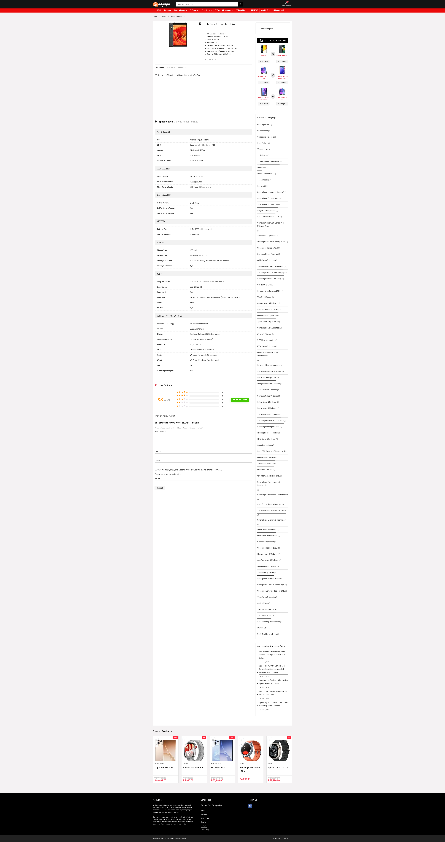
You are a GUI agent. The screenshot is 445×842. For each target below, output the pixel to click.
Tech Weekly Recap (265, 572)
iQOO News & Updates (266, 346)
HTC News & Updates (266, 439)
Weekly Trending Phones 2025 (272, 10)
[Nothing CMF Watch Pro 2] (251, 750)
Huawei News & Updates (267, 554)
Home (155, 17)
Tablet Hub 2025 (264, 615)
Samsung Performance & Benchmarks (272, 495)
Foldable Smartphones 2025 (268, 291)
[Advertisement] (203, 96)
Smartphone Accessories (267, 204)
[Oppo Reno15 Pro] (165, 750)
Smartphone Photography (270, 161)
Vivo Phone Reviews (265, 463)
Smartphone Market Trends (268, 579)
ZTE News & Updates (266, 340)
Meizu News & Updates (266, 408)
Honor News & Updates (266, 529)
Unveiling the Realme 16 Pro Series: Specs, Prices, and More (273, 682)
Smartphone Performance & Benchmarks (268, 483)
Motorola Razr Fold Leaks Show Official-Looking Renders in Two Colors (272, 654)
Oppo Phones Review (266, 457)
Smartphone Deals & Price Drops (270, 585)
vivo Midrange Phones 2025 (268, 476)
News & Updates (180, 10)
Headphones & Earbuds (266, 566)
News (259, 167)
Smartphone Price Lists (201, 10)
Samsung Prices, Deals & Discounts (271, 510)
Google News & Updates (267, 303)
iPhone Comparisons (265, 542)
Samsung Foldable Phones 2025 (270, 420)
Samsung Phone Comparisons (269, 414)
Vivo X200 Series (264, 297)
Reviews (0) (182, 67)
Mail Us (286, 838)
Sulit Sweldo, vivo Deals (267, 634)
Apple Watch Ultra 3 (278, 767)
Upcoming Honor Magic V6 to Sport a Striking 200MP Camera (273, 704)
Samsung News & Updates (268, 328)
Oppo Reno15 (218, 767)
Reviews (263, 155)
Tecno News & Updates (267, 390)
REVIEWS (254, 10)
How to (203, 822)
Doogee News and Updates (268, 384)
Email (157, 461)
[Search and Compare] (240, 4)
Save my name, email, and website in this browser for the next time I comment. (189, 470)
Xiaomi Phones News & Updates (270, 266)
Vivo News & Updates (266, 236)
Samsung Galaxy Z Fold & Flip (269, 279)
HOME (159, 10)
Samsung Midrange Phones (268, 427)
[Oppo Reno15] (222, 750)
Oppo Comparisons (265, 445)
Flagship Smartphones (266, 210)
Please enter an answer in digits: (168, 474)
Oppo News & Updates (266, 315)
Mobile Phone (159, 764)
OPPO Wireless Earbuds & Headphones (267, 354)
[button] (200, 24)
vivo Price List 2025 (265, 470)
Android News (263, 603)
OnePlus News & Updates (267, 560)
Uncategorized (263, 125)
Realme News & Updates (267, 309)
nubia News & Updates (266, 260)
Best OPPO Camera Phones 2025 (271, 451)
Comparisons (262, 131)
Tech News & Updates (266, 597)
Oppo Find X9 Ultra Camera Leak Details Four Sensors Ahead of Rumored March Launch (272, 669)
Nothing (242, 764)
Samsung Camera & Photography (270, 272)
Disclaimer (276, 838)
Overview (160, 67)
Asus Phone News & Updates (269, 504)
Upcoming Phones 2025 (267, 248)
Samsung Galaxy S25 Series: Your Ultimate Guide (270, 224)
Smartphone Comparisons (267, 198)
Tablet (163, 17)
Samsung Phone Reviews (267, 254)
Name (158, 452)
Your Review (160, 432)
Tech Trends (262, 180)
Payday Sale (262, 628)
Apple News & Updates (266, 322)
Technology (262, 149)
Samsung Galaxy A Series (267, 396)
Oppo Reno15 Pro (163, 767)
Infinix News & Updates (266, 402)
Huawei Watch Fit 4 (193, 767)
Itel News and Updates (266, 377)
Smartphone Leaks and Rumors (270, 192)
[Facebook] (250, 806)
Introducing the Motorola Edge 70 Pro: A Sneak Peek (273, 693)
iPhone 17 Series (264, 334)
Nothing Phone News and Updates (271, 242)
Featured (167, 10)
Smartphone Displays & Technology (271, 520)
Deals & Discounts (224, 10)
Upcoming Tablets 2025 (267, 548)
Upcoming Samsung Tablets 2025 (271, 591)
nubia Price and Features (267, 536)
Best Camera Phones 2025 (268, 217)
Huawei (185, 764)
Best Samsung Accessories (268, 622)
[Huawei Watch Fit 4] (194, 750)
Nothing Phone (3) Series (267, 433)
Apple (270, 764)
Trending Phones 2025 (266, 609)
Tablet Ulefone (213, 60)
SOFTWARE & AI (264, 285)
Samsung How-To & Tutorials (269, 371)
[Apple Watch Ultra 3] (279, 750)
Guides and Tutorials (265, 137)
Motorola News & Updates (268, 365)
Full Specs (171, 67)
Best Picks (242, 10)
